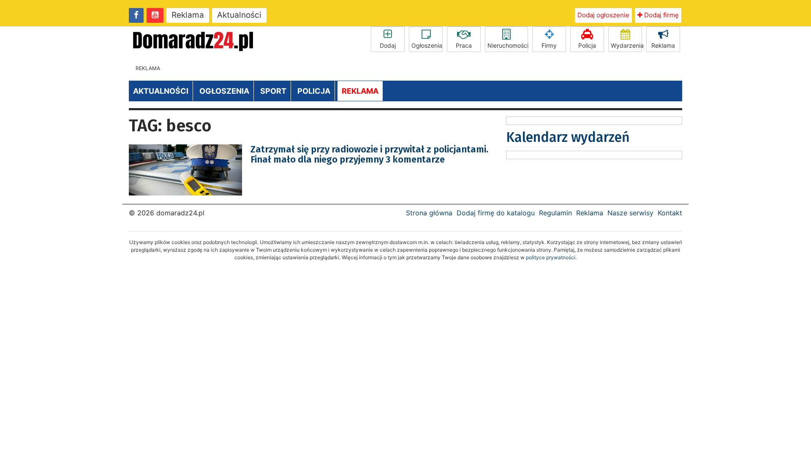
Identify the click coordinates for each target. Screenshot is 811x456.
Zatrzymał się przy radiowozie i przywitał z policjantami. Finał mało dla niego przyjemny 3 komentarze (369, 154)
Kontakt (670, 213)
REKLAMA (360, 91)
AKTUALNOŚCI (160, 91)
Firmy (549, 45)
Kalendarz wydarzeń (568, 137)
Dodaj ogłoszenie (603, 15)
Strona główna (429, 213)
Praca (464, 45)
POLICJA (313, 91)
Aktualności (239, 15)
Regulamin (555, 213)
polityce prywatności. (551, 257)
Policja (587, 45)
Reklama (187, 15)
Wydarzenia (626, 45)
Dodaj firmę (660, 15)
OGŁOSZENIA (224, 91)
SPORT (273, 91)
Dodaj (388, 45)
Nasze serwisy (630, 213)
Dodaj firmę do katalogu (496, 213)
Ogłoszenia (426, 45)
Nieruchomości (507, 45)
